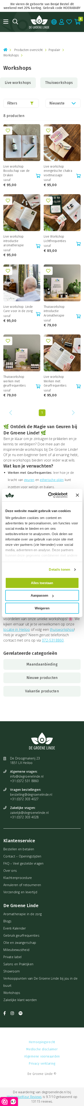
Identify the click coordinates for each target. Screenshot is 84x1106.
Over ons (10, 870)
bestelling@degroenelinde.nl (31, 794)
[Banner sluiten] (77, 495)
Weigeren (42, 608)
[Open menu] (5, 21)
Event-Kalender (14, 928)
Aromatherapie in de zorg (22, 914)
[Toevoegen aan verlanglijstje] (7, 130)
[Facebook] (5, 1013)
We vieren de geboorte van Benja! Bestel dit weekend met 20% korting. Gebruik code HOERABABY (42, 6)
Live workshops (18, 83)
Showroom (11, 971)
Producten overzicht (28, 50)
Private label (12, 957)
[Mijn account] (61, 22)
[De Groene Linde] (39, 22)
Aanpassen (39, 595)
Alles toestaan (42, 583)
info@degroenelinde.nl (26, 776)
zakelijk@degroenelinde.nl (29, 812)
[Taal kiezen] (54, 22)
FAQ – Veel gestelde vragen (23, 863)
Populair (54, 50)
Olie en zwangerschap (19, 942)
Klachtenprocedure (17, 878)
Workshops (11, 993)
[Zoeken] (15, 21)
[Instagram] (13, 1013)
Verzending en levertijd (20, 892)
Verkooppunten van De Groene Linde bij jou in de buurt (40, 982)
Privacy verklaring (42, 1064)
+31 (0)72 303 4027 (24, 799)
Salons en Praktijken (18, 964)
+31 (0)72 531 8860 (24, 781)
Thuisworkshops (59, 83)
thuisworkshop (62, 629)
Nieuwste (57, 103)
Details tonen (59, 569)
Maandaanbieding (42, 664)
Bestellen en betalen (18, 849)
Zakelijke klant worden (20, 1000)
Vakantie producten (42, 691)
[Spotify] (20, 1013)
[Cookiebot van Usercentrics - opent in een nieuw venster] (50, 495)
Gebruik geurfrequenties (21, 935)
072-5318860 (53, 640)
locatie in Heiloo (16, 629)
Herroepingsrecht (42, 1042)
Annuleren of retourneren (22, 885)
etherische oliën (52, 480)
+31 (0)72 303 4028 (24, 817)
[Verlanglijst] (69, 22)
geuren (29, 480)
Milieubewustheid (16, 950)
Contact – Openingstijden (22, 856)
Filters (12, 103)
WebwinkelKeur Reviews (24, 1097)
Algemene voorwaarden (42, 1056)
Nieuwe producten (42, 678)
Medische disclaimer (42, 1049)
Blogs (7, 921)
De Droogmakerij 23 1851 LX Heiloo (25, 760)
